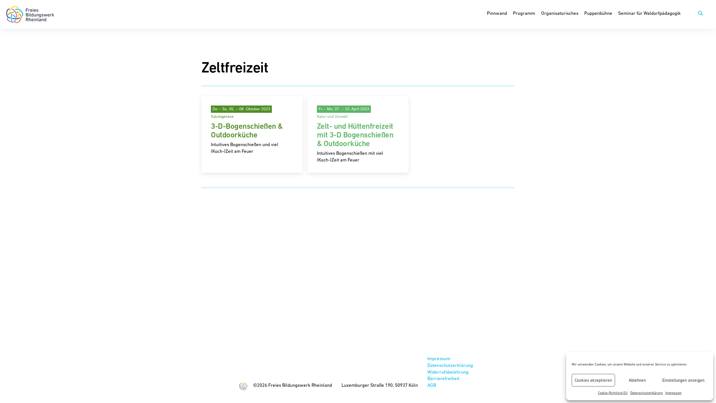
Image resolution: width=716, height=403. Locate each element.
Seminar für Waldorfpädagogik (649, 13)
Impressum (673, 393)
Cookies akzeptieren (593, 380)
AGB (431, 385)
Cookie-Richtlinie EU (613, 393)
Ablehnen (637, 380)
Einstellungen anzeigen (683, 380)
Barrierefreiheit (443, 378)
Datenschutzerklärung (646, 393)
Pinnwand (497, 13)
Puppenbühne (598, 13)
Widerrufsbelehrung (447, 372)
